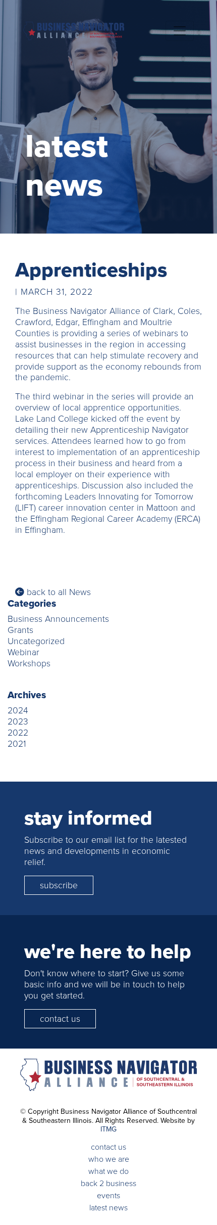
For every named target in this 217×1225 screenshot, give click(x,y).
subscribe (59, 885)
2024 (18, 710)
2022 (18, 732)
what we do (108, 1171)
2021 (17, 743)
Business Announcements (58, 618)
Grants (20, 630)
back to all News (57, 592)
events (108, 1195)
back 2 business (108, 1183)
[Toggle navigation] (180, 31)
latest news (108, 1207)
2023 (18, 721)
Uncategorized (36, 641)
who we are (108, 1159)
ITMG (108, 1129)
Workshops (29, 663)
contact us (60, 1018)
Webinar (23, 652)
